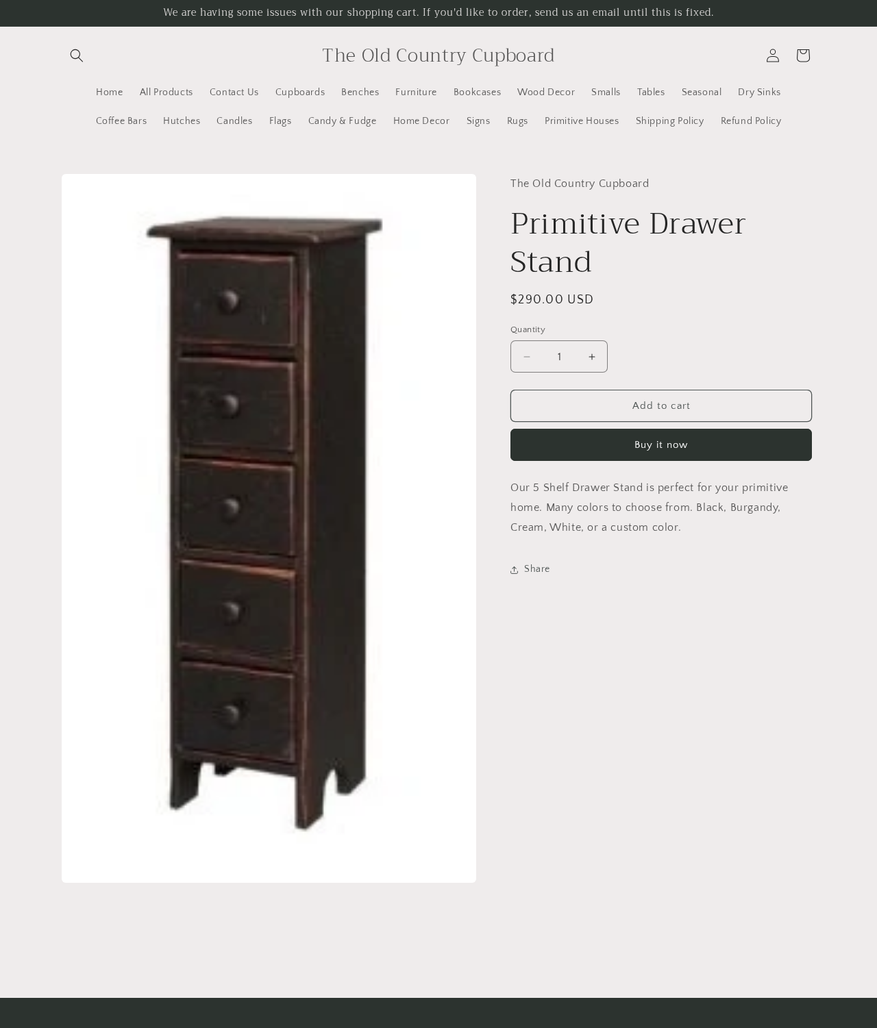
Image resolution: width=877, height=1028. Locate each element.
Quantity (527, 329)
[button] (77, 55)
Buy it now (661, 445)
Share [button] (537, 569)
